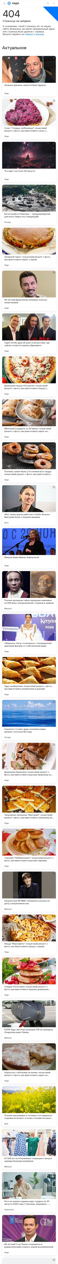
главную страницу (34, 34)
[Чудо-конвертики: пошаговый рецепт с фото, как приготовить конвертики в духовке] (29, 677)
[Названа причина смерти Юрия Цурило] (29, 76)
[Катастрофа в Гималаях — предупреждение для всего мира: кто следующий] (29, 205)
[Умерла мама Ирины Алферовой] (29, 548)
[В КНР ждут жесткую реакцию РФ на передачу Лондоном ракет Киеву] (29, 1020)
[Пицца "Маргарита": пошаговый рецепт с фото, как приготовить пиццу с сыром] (29, 935)
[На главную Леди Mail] (15, 3)
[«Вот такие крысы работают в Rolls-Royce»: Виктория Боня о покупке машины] (29, 505)
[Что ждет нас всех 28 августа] (29, 162)
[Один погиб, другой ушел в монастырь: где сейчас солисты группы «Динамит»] (29, 334)
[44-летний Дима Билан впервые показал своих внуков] (29, 291)
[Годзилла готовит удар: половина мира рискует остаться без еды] (29, 720)
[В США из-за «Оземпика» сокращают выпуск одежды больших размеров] (29, 1149)
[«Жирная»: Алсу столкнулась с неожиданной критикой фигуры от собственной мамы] (29, 634)
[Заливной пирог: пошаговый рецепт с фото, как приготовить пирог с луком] (29, 248)
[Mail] (9, 3)
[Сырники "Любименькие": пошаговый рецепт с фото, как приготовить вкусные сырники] (29, 849)
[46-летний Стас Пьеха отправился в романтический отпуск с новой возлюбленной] (29, 1235)
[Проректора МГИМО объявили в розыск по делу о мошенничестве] (29, 892)
